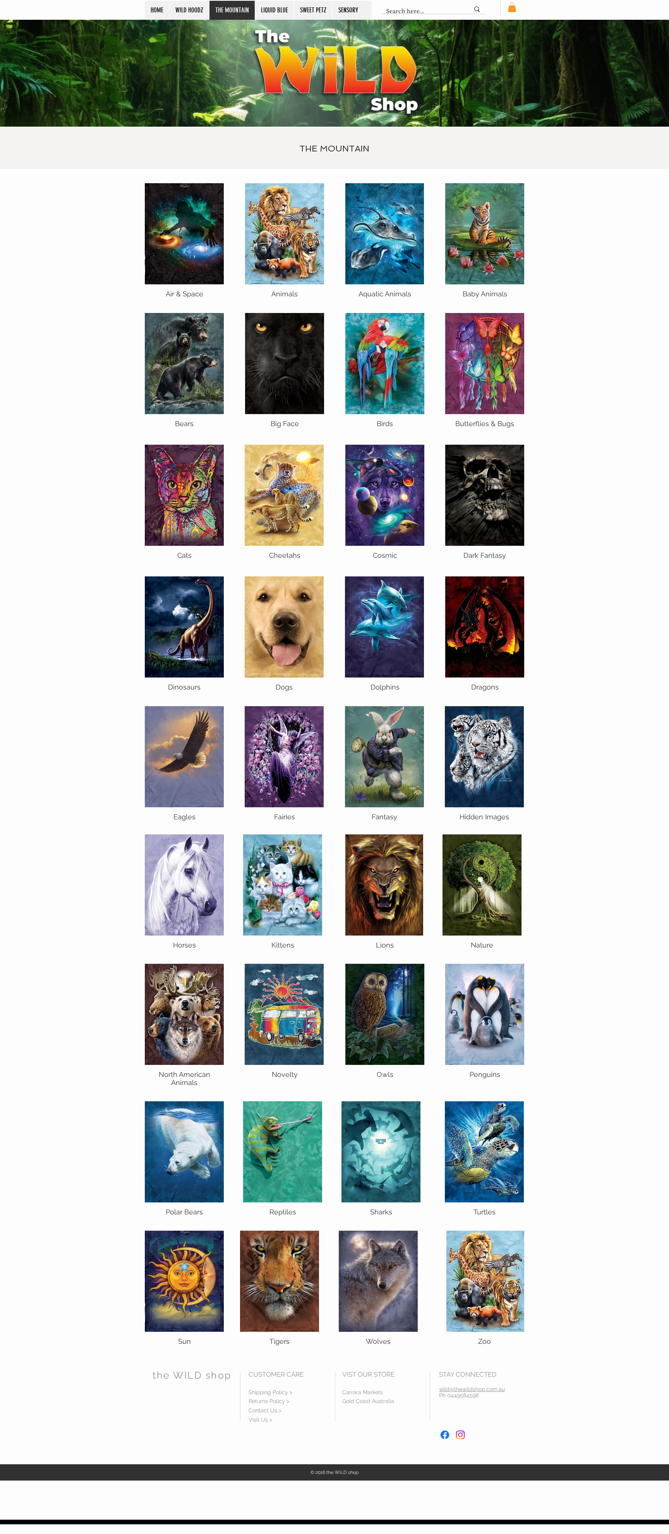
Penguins (485, 1074)
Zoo (484, 1341)
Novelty (285, 1074)
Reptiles (282, 1212)
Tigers (279, 1341)
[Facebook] (445, 1435)
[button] (512, 7)
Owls (385, 1074)
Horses (184, 945)
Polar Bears (184, 1212)
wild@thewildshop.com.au (472, 1389)
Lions (385, 945)
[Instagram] (460, 1435)
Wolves (378, 1341)
